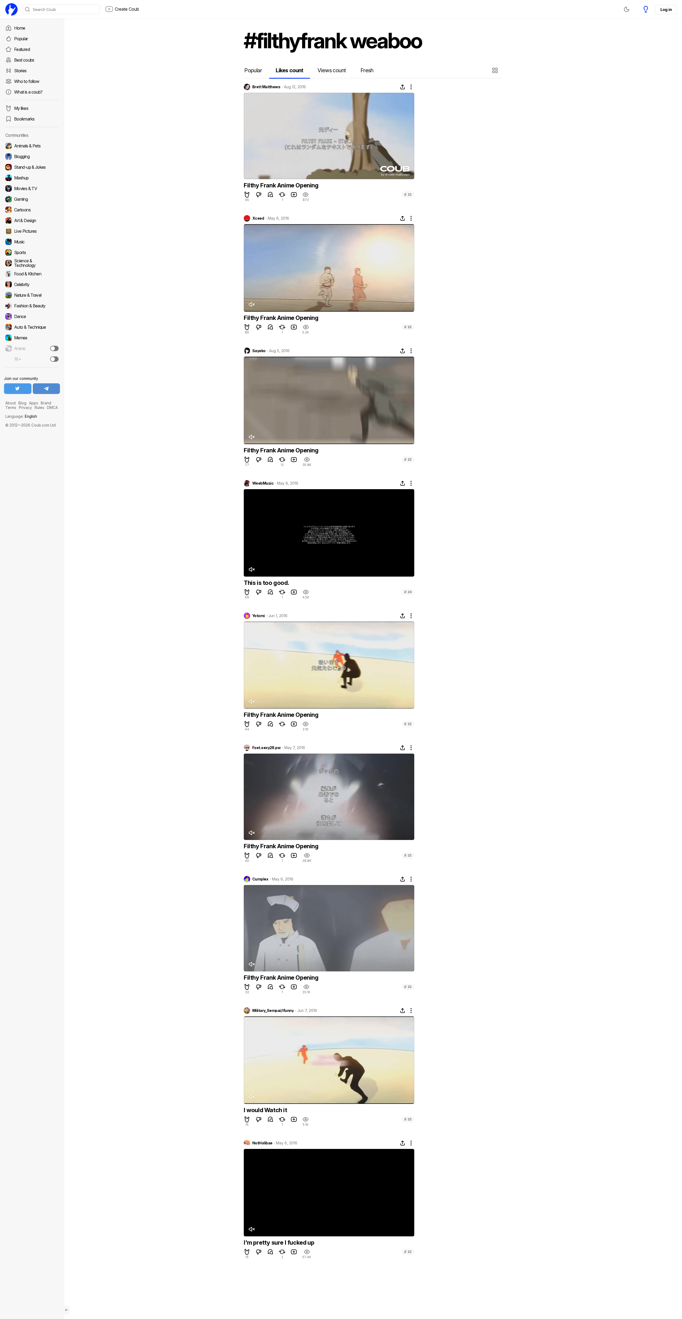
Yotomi (258, 616)
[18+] (54, 359)
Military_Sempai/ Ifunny (273, 1010)
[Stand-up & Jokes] (32, 167)
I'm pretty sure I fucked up (279, 1242)
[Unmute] (251, 304)
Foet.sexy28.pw (266, 748)
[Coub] (11, 9)
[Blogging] (32, 156)
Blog (22, 403)
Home (19, 28)
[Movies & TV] (32, 188)
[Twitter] (17, 388)
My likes (21, 108)
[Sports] (32, 252)
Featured (22, 49)
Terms (10, 407)
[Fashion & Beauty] (32, 305)
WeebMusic (263, 483)
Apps (33, 403)
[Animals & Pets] (32, 145)
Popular (21, 38)
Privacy (25, 407)
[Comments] (270, 194)
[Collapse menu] (66, 1310)
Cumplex (260, 879)
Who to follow (26, 81)
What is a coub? (28, 92)
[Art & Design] (32, 220)
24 (408, 592)
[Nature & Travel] (32, 295)
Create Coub (127, 9)
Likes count (289, 70)
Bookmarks (24, 119)
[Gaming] (32, 199)
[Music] (32, 241)
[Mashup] (32, 177)
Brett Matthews (266, 87)
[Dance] (32, 316)
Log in (666, 9)
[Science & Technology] (32, 263)
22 (408, 194)
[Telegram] (46, 388)
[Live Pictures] (32, 231)
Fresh (367, 70)
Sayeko (259, 351)
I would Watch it (265, 1110)
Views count (332, 70)
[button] (495, 70)
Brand (46, 403)
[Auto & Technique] (32, 327)
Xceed (258, 218)
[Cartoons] (32, 209)
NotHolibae (262, 1143)
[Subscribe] (54, 348)
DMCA (52, 407)
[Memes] (32, 337)
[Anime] (32, 348)
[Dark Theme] (626, 9)
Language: (21, 416)
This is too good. (266, 582)
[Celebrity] (32, 284)
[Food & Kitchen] (32, 273)
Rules (39, 407)
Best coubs (24, 60)
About (10, 403)
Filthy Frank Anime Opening (281, 185)
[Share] (402, 87)
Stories (20, 70)
